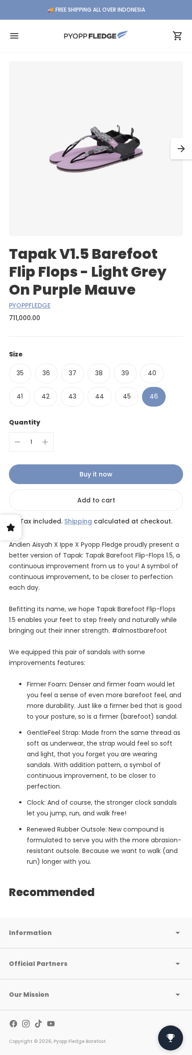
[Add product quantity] (45, 442)
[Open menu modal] (14, 36)
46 (154, 396)
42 (46, 396)
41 (20, 396)
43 (72, 396)
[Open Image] (96, 148)
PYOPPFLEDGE (29, 305)
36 (46, 373)
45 (127, 396)
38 (99, 373)
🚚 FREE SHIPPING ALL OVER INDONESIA (96, 9)
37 (72, 373)
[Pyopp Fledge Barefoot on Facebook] (13, 1023)
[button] (181, 148)
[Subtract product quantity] (17, 442)
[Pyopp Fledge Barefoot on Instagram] (25, 1023)
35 (20, 373)
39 (125, 373)
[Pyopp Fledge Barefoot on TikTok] (38, 1023)
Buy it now (96, 474)
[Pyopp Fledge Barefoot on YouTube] (50, 1023)
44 (99, 396)
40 (152, 373)
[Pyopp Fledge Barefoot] (96, 36)
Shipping (78, 521)
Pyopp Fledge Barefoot (80, 1041)
